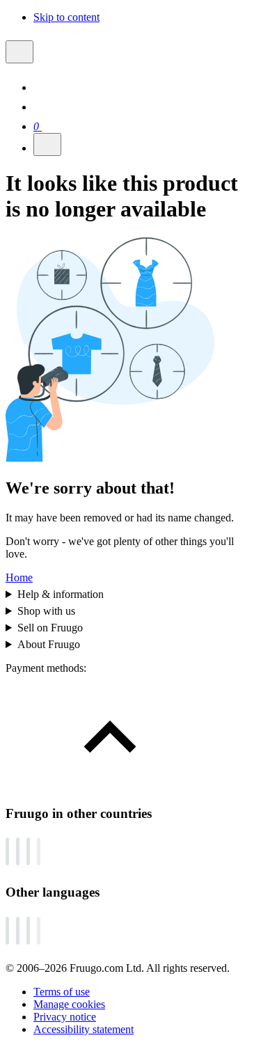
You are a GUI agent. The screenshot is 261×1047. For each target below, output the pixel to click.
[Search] (47, 144)
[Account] (41, 107)
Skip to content (66, 17)
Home (19, 577)
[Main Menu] (19, 51)
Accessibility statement (83, 1029)
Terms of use (61, 992)
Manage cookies (69, 1004)
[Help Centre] (41, 87)
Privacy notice (64, 1017)
